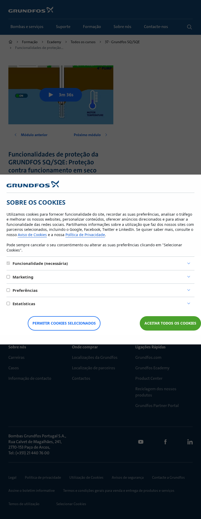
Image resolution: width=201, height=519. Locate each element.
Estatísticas (24, 303)
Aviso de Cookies (32, 234)
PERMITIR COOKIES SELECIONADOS (64, 323)
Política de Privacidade (85, 234)
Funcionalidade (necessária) (40, 263)
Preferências (25, 290)
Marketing (23, 277)
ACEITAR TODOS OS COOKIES (170, 323)
